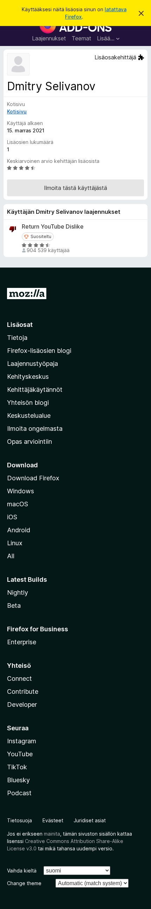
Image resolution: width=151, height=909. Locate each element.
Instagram (21, 741)
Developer (22, 704)
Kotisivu (17, 111)
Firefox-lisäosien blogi (39, 350)
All (10, 556)
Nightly (17, 592)
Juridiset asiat (90, 820)
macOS (17, 504)
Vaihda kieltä (22, 871)
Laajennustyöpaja (32, 363)
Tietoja (17, 337)
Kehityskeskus (28, 376)
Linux (14, 543)
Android (18, 530)
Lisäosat (20, 324)
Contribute (22, 691)
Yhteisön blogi (28, 402)
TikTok (17, 767)
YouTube (20, 754)
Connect (19, 678)
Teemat (81, 38)
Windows (20, 491)
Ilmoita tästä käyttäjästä (75, 187)
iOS (12, 517)
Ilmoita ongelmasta (35, 428)
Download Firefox (33, 478)
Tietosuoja (19, 820)
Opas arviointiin (29, 441)
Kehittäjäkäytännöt (35, 389)
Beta (14, 605)
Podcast (19, 793)
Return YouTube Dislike (53, 226)
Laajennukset (49, 38)
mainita (52, 834)
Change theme (24, 883)
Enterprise (21, 642)
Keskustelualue (29, 415)
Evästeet (52, 820)
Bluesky (18, 780)
